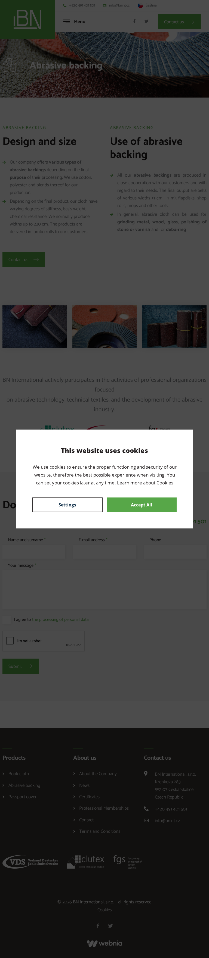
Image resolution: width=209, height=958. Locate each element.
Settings (67, 505)
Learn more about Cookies (145, 483)
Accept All (141, 505)
